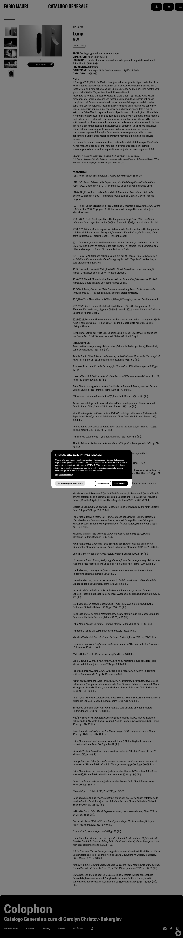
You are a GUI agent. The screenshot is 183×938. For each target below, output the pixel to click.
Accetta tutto (119, 483)
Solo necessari (103, 483)
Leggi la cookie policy (64, 474)
